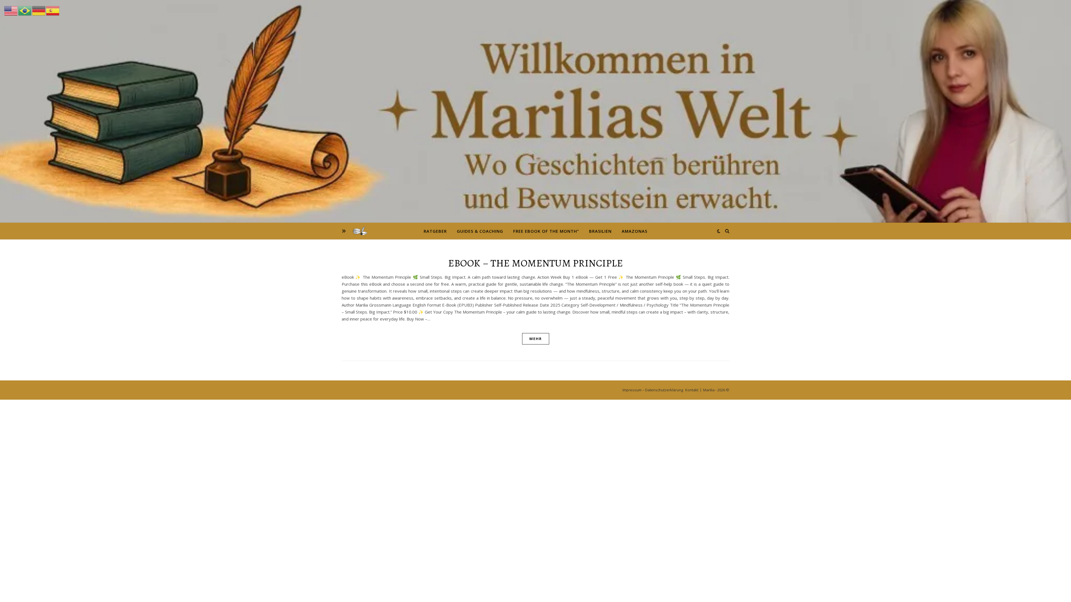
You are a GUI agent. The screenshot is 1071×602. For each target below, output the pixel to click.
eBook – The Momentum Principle (535, 263)
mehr (535, 338)
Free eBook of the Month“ (546, 231)
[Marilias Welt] (535, 111)
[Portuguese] (25, 10)
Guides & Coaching (480, 231)
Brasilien (600, 231)
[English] (11, 10)
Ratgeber (435, 231)
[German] (39, 10)
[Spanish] (53, 10)
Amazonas (634, 231)
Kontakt (691, 389)
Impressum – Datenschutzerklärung (653, 389)
